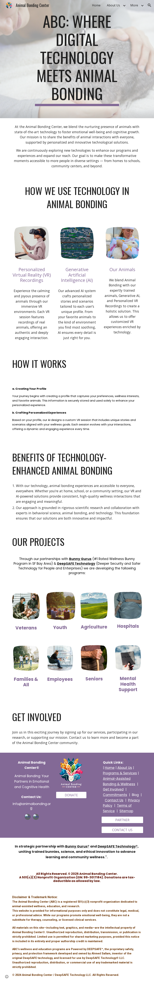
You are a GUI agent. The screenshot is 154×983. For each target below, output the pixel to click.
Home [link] (96, 5)
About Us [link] (113, 5)
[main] (77, 59)
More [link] (134, 5)
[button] (149, 5)
